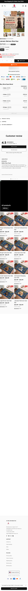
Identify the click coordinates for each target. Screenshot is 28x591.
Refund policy (9, 565)
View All (5, 208)
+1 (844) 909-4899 (10, 531)
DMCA (7, 549)
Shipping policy (9, 560)
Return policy (9, 563)
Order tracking (9, 544)
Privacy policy (9, 555)
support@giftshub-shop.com (12, 533)
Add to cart (14, 588)
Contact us (8, 541)
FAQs (7, 547)
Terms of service (9, 558)
